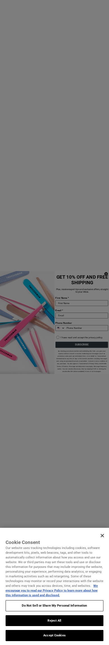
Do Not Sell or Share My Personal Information (54, 605)
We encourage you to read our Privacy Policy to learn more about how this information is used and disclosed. (52, 590)
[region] (54, 586)
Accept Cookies (54, 635)
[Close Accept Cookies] (102, 535)
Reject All (54, 620)
